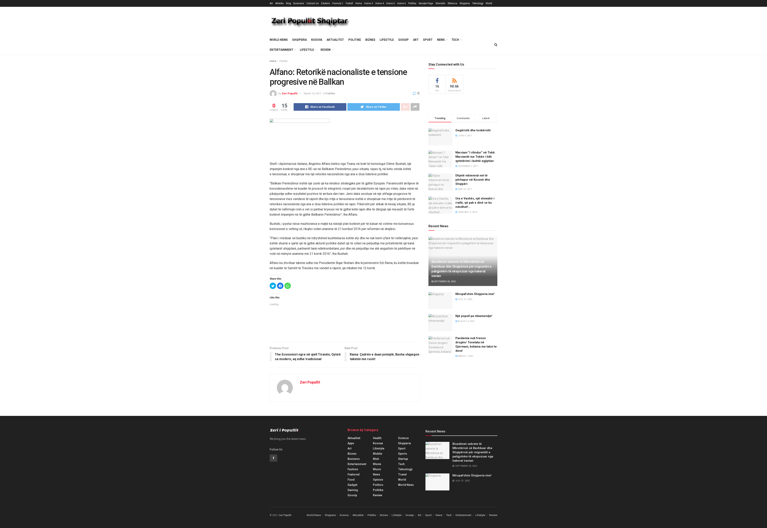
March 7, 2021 (465, 356)
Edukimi (325, 3)
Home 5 (390, 3)
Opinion (378, 479)
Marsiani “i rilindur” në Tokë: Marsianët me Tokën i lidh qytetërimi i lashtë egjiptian (475, 157)
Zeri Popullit (289, 93)
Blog (288, 3)
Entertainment (281, 49)
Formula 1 (337, 3)
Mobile (377, 453)
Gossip (403, 39)
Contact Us (312, 3)
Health (377, 438)
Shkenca (452, 3)
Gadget (352, 484)
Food (351, 479)
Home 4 (379, 3)
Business (298, 3)
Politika (412, 3)
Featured (354, 474)
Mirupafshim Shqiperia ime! (474, 294)
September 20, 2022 (444, 281)
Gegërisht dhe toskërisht (473, 130)
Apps (351, 443)
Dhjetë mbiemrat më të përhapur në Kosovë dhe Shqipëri (472, 180)
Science (403, 438)
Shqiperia (465, 3)
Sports (402, 453)
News (441, 39)
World (489, 3)
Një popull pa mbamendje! (473, 316)
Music (377, 469)
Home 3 (368, 3)
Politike (354, 39)
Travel (402, 474)
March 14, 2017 (312, 93)
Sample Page (426, 3)
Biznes (370, 39)
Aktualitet (335, 39)
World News (279, 39)
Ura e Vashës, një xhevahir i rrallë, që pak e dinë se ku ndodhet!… (474, 203)
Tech (455, 39)
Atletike (279, 3)
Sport (428, 39)
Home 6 (401, 3)
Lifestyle (387, 39)
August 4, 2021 (466, 321)
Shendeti (440, 3)
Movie (377, 464)
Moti (376, 458)
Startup (403, 458)
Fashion (353, 469)
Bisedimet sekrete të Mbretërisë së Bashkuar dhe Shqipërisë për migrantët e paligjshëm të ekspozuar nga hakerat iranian (472, 452)
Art (271, 3)
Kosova (316, 39)
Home (358, 3)
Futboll (349, 3)
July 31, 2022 (464, 299)
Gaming (353, 490)
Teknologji (477, 3)
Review (326, 49)
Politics (378, 484)
